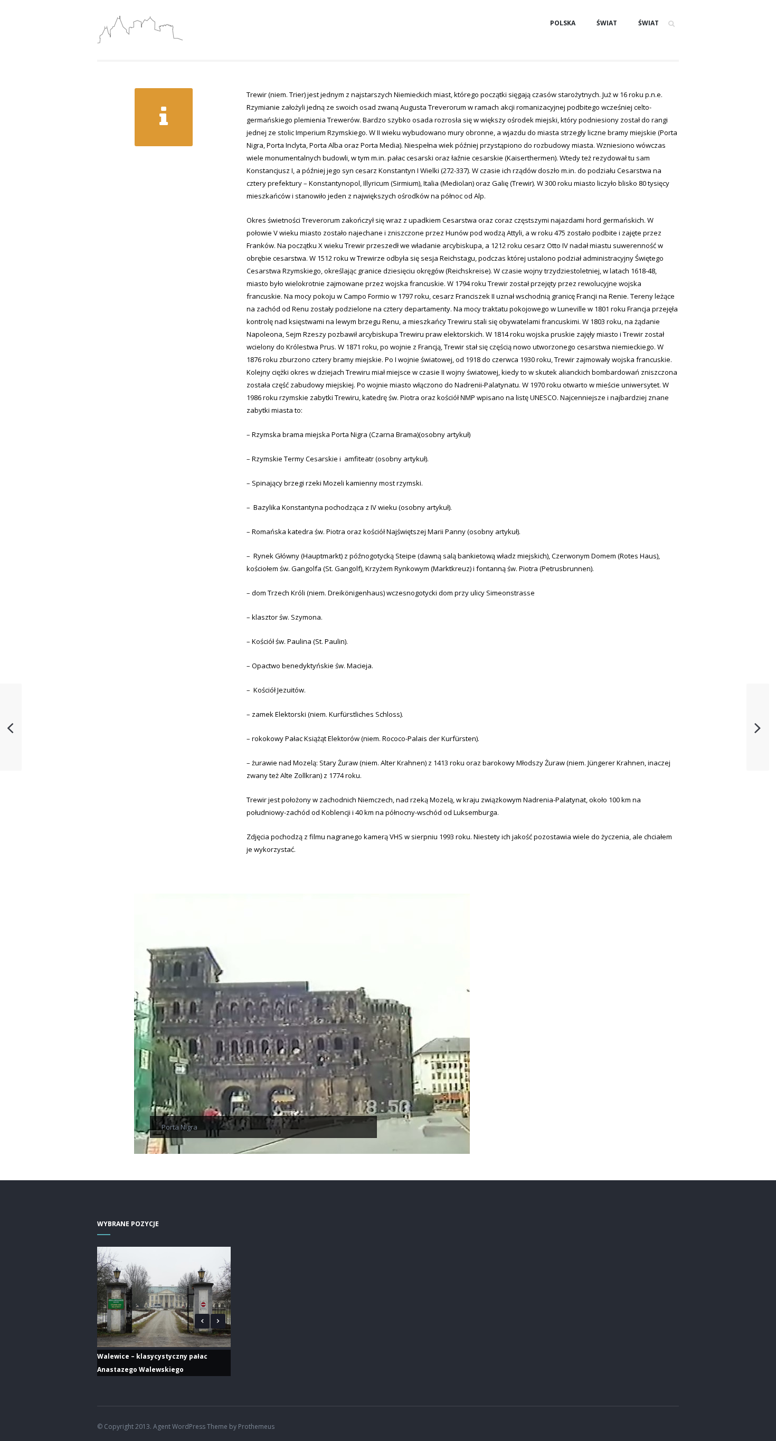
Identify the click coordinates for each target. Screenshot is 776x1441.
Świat (607, 22)
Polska (562, 22)
